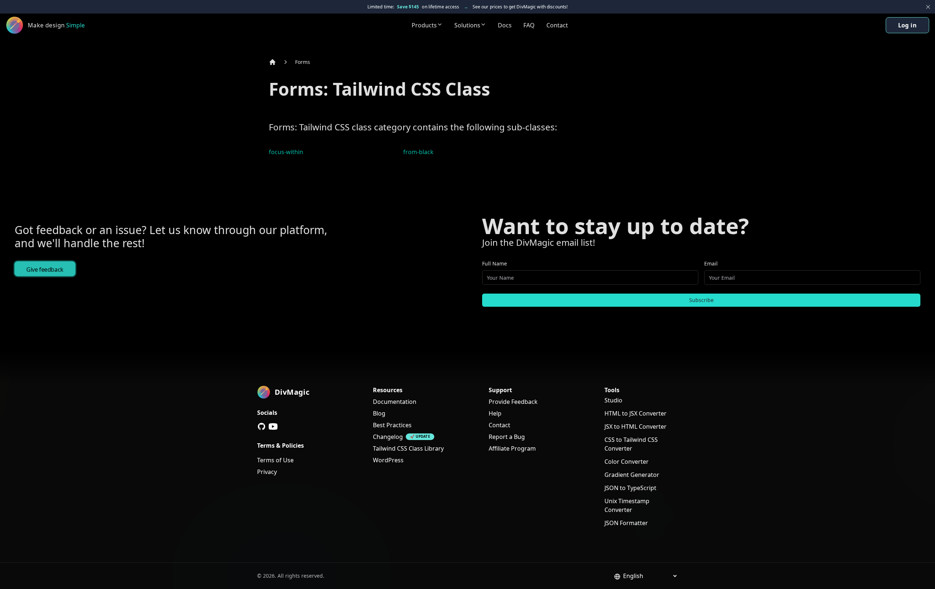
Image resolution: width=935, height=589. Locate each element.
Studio (613, 400)
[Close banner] (928, 7)
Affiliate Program (512, 448)
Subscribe (701, 300)
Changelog (388, 437)
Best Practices (392, 425)
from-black (418, 152)
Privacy (267, 472)
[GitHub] (261, 426)
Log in (907, 25)
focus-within (286, 152)
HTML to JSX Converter (635, 413)
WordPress (388, 460)
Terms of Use (275, 460)
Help (495, 413)
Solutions (467, 25)
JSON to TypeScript (630, 488)
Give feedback (45, 269)
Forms (302, 61)
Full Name (494, 263)
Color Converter (626, 462)
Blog (379, 413)
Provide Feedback (513, 402)
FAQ (529, 25)
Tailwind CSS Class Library (408, 448)
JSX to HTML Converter (635, 426)
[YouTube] (273, 426)
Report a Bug (507, 437)
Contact (557, 25)
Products (424, 25)
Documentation (394, 402)
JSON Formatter (626, 523)
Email (711, 263)
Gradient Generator (631, 475)
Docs (505, 25)
